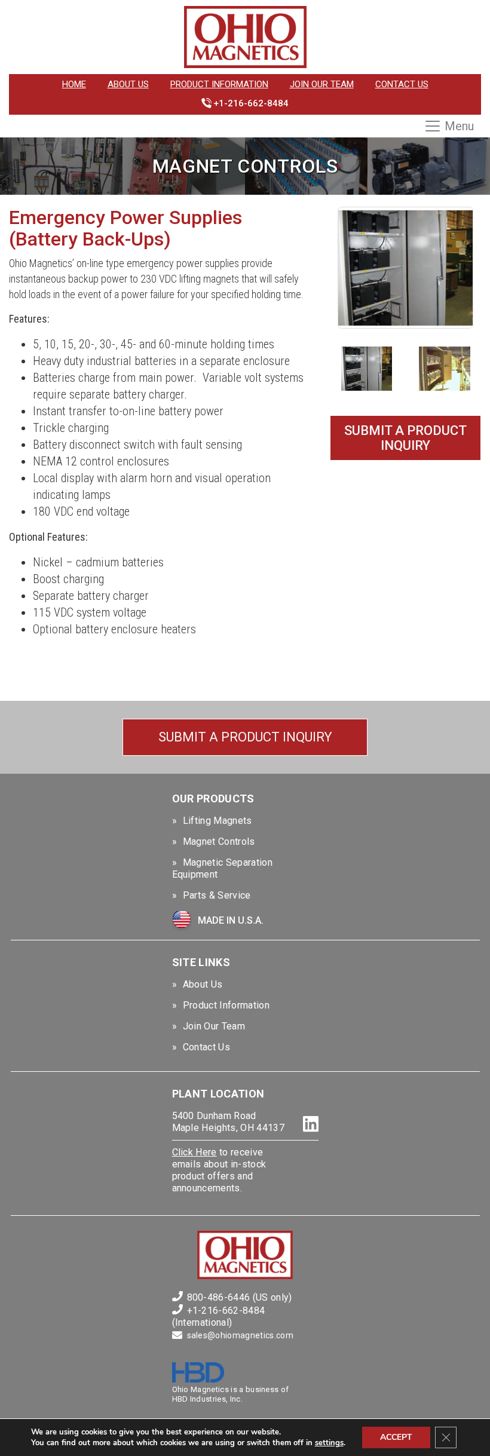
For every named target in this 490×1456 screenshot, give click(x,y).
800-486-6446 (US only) (239, 1297)
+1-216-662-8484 (251, 103)
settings (329, 1442)
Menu (459, 126)
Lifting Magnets (217, 820)
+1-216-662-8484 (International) (218, 1316)
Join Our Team (322, 84)
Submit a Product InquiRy (405, 438)
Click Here (194, 1152)
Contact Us (401, 84)
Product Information (219, 84)
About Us (128, 84)
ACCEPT (396, 1437)
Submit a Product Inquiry (245, 736)
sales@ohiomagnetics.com (240, 1335)
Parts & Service (217, 895)
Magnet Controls (219, 841)
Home (74, 84)
